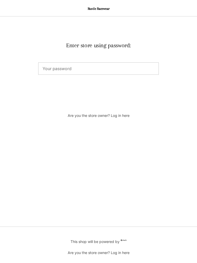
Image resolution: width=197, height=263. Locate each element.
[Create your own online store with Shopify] (124, 241)
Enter (98, 92)
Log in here (120, 115)
